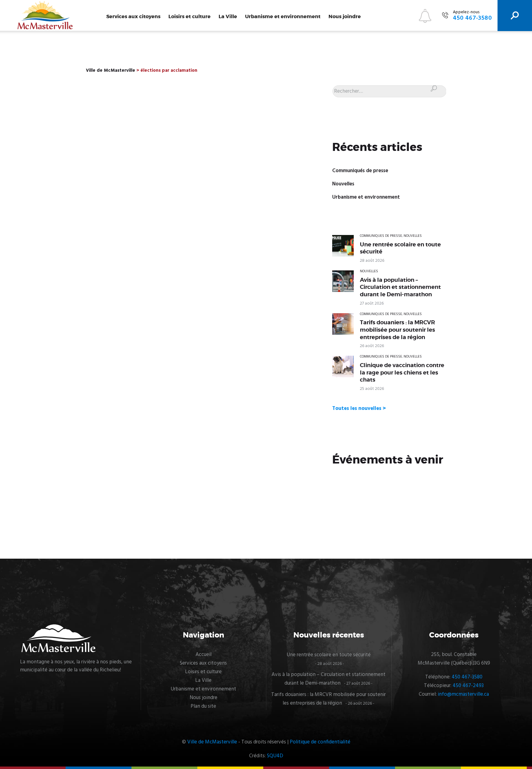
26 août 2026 (372, 346)
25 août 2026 (372, 388)
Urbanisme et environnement (282, 17)
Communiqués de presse (360, 171)
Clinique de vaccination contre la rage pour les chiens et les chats (402, 372)
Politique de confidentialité (320, 742)
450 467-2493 (468, 686)
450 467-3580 (467, 677)
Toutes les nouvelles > (359, 408)
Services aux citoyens (133, 17)
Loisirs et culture (189, 17)
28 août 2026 (372, 260)
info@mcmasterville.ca (463, 694)
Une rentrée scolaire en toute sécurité (400, 248)
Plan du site (203, 706)
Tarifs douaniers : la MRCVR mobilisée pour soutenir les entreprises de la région (397, 330)
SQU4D (275, 756)
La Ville (228, 17)
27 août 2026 (372, 303)
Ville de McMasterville (212, 742)
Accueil (203, 654)
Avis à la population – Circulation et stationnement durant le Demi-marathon (400, 287)
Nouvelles (343, 184)
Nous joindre (344, 17)
